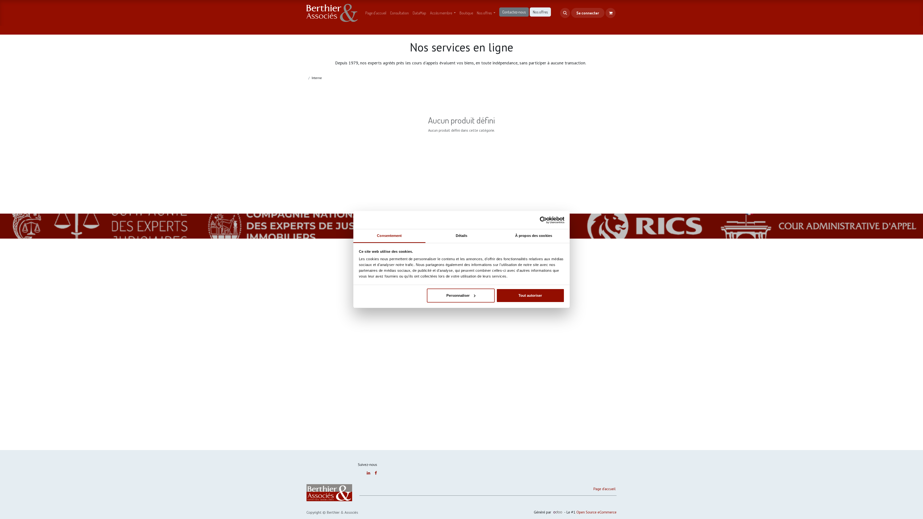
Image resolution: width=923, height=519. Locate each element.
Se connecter (587, 13)
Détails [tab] (462, 236)
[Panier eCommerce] (610, 13)
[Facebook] (376, 473)
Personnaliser (458, 295)
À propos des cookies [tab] (533, 236)
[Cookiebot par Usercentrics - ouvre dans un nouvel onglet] (543, 220)
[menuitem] (375, 13)
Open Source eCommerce (596, 512)
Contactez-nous (514, 12)
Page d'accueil (604, 488)
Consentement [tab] (389, 236)
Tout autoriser (530, 295)
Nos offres (540, 12)
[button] (565, 13)
